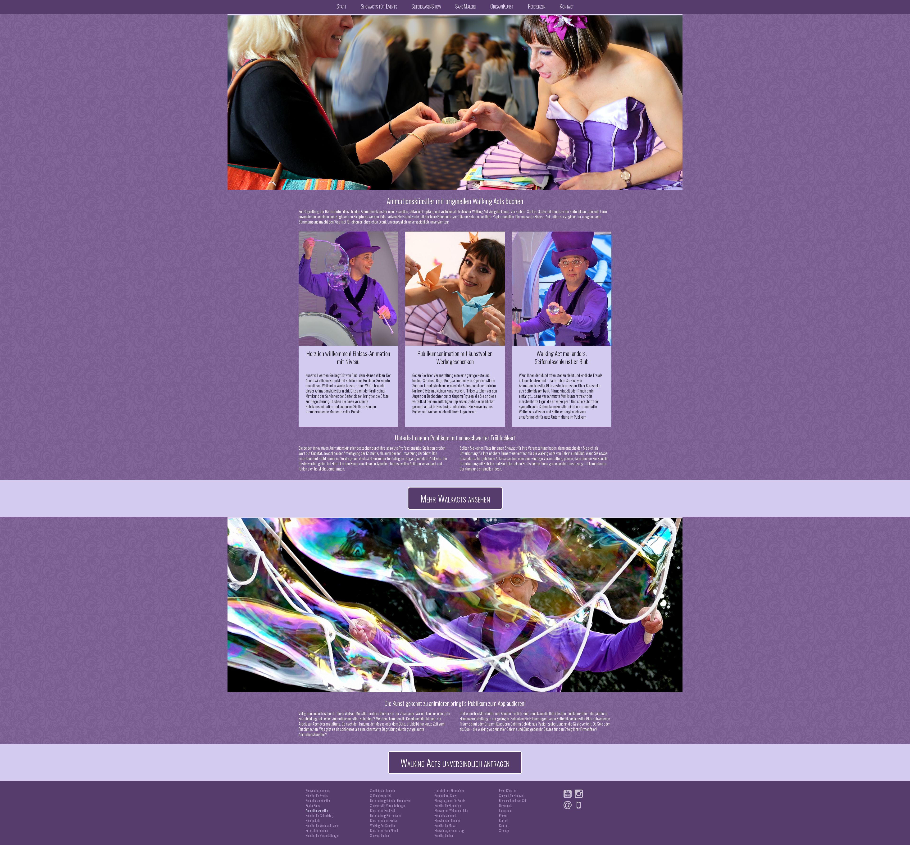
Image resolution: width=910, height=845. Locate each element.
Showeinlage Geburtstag (449, 830)
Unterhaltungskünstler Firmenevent (390, 800)
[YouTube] (569, 793)
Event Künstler (507, 790)
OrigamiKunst (502, 6)
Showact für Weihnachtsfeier (451, 810)
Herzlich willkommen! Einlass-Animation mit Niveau (348, 357)
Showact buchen (380, 835)
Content (504, 825)
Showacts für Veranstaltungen (387, 805)
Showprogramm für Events (450, 800)
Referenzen (536, 6)
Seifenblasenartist (380, 795)
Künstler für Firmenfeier (448, 805)
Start (341, 6)
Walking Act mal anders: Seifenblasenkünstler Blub (561, 357)
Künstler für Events (317, 795)
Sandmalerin (313, 820)
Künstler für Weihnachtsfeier (322, 825)
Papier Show (313, 805)
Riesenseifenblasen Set (512, 800)
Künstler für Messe (445, 825)
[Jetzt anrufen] (580, 805)
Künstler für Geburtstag (319, 815)
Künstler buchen (444, 835)
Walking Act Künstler (382, 825)
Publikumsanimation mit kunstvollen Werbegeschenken (454, 357)
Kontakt (567, 6)
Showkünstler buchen (447, 820)
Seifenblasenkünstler (318, 800)
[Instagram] (580, 793)
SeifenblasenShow (426, 6)
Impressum (505, 810)
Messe (380, 724)
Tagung (364, 724)
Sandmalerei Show (445, 795)
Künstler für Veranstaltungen (322, 835)
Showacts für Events (379, 6)
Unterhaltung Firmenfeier (449, 790)
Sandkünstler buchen (382, 790)
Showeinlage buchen (318, 790)
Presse (503, 815)
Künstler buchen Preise (383, 820)
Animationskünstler (317, 810)
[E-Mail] (569, 805)
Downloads (505, 805)
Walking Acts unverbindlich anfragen (455, 762)
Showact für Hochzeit (511, 795)
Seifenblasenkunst (445, 815)
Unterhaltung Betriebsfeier (386, 815)
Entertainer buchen (317, 830)
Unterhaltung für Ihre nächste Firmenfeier (488, 453)
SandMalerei (465, 6)
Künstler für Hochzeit (382, 810)
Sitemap (504, 830)
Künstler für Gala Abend (384, 830)
